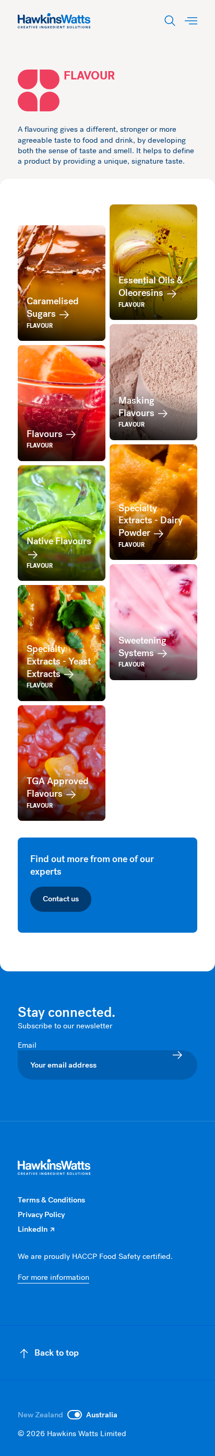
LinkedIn (36, 1229)
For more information (53, 1277)
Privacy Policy (41, 1214)
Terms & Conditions (51, 1200)
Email (28, 1045)
